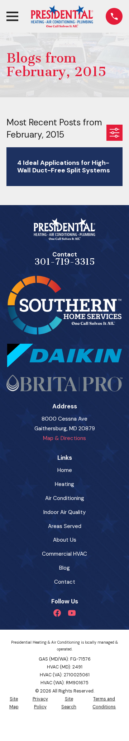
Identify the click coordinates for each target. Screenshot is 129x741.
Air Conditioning (64, 498)
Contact (64, 581)
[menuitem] (13, 703)
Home (64, 470)
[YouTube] (72, 613)
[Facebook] (57, 613)
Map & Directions (64, 438)
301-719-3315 (64, 262)
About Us (64, 539)
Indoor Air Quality (64, 512)
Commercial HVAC (64, 553)
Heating (64, 484)
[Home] (62, 16)
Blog (64, 567)
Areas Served (64, 526)
